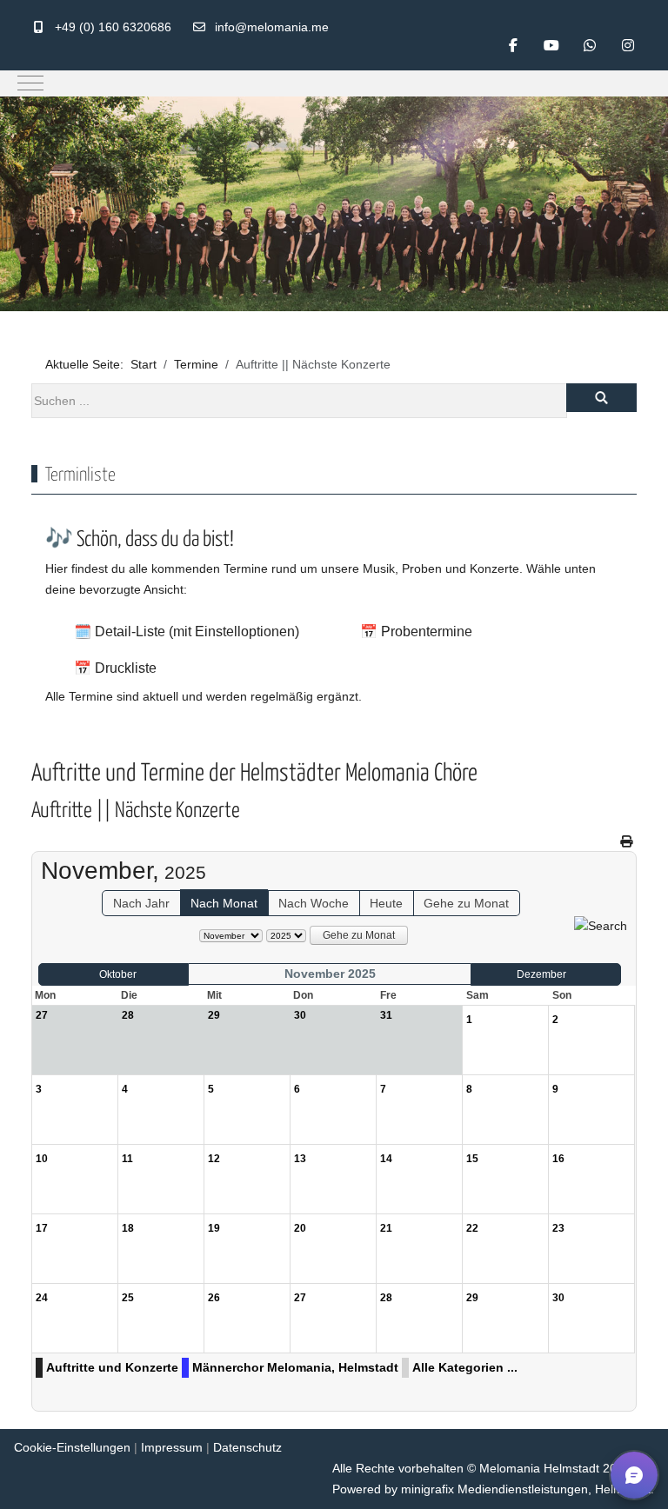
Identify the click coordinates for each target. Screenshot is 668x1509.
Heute (386, 903)
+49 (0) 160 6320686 (113, 27)
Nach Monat (223, 903)
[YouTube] (551, 45)
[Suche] (600, 926)
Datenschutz (247, 1447)
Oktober (118, 974)
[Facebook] (513, 45)
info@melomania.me (272, 27)
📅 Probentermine (416, 631)
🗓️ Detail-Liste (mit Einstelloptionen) (186, 631)
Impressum (172, 1447)
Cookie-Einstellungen (72, 1447)
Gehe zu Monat (466, 903)
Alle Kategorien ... (465, 1367)
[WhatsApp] (589, 45)
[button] (634, 1475)
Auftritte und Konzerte (112, 1367)
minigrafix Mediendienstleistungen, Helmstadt (526, 1489)
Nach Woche (313, 903)
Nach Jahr (141, 903)
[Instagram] (628, 45)
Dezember (541, 974)
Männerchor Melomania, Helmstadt (295, 1367)
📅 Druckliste (115, 668)
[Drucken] (626, 841)
